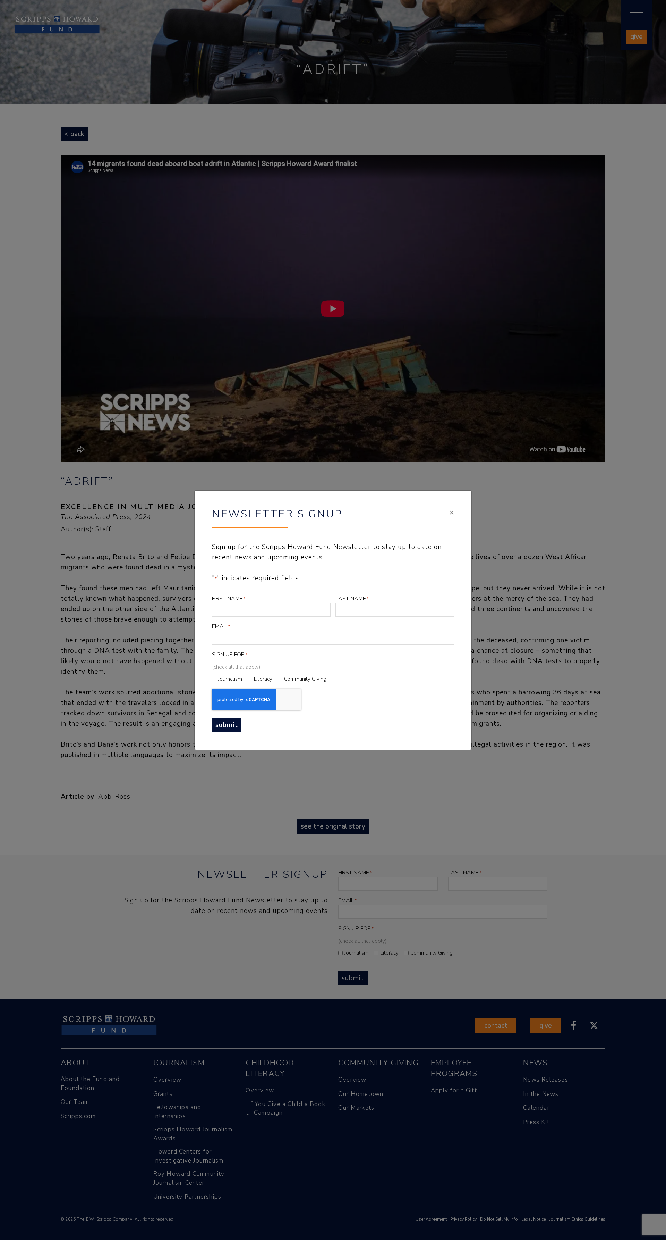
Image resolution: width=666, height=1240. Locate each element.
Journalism (230, 678)
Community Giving (305, 678)
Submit (226, 725)
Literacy (263, 678)
